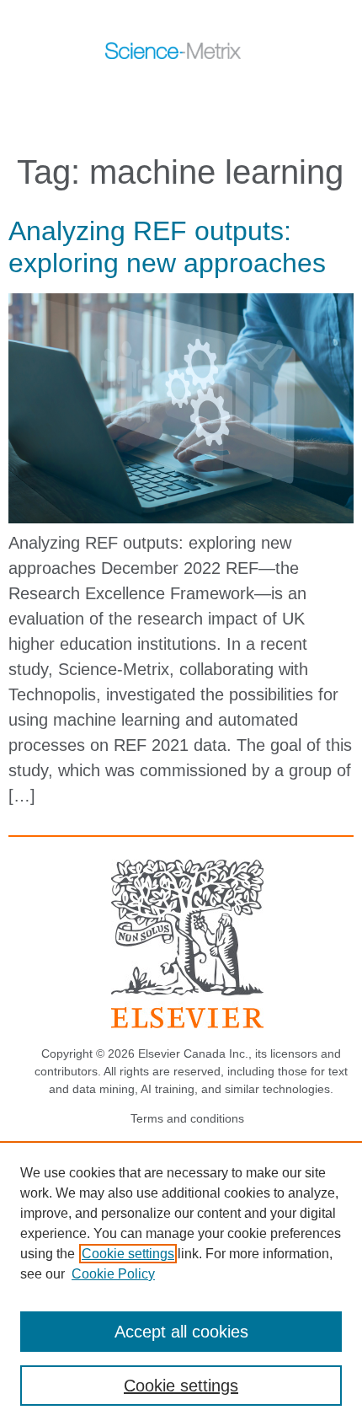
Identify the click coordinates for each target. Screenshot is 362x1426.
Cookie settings (128, 1253)
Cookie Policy (113, 1274)
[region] (181, 1283)
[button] (162, 91)
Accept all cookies (181, 1331)
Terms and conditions (187, 1118)
